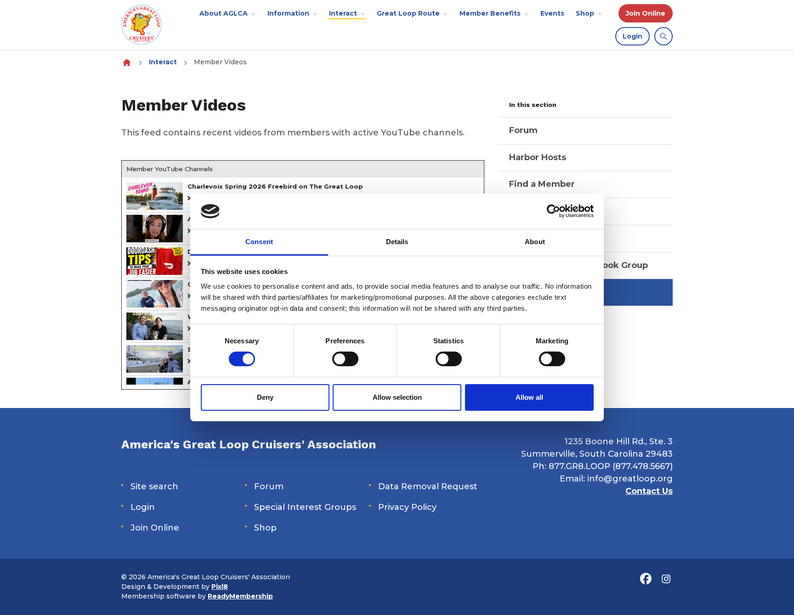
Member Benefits (490, 13)
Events (552, 13)
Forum (269, 486)
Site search (154, 486)
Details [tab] (397, 242)
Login (632, 36)
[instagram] (666, 579)
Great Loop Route (408, 13)
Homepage (126, 62)
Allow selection (397, 397)
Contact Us (649, 491)
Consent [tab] (259, 242)
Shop (585, 13)
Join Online (645, 13)
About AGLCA (223, 13)
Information (288, 13)
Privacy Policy (407, 507)
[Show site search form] (663, 36)
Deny (265, 397)
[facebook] (645, 579)
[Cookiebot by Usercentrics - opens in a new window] (553, 211)
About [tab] (535, 242)
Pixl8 (219, 586)
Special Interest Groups (305, 507)
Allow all (529, 397)
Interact (343, 13)
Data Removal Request (427, 486)
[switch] (345, 359)
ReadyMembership (240, 596)
